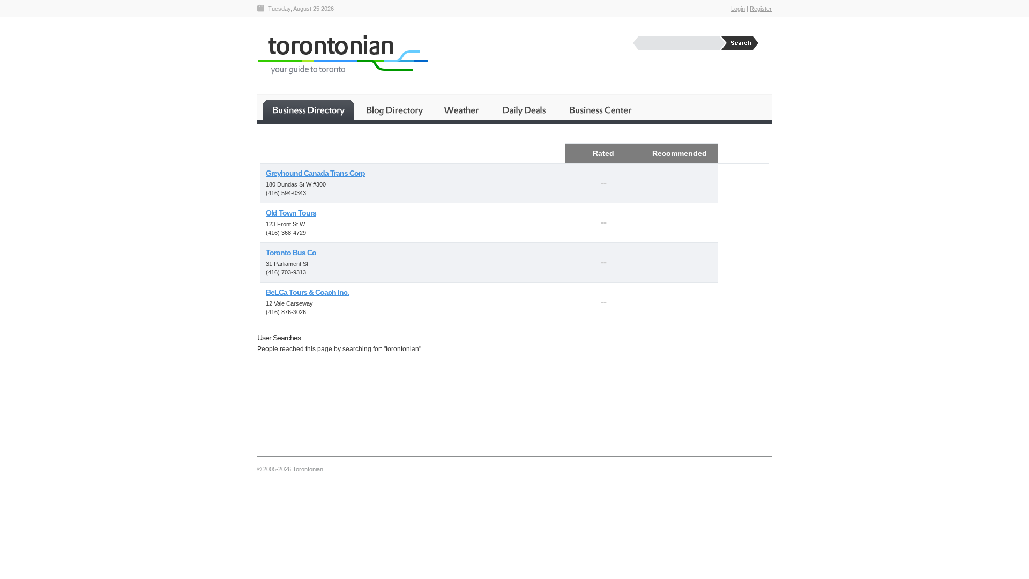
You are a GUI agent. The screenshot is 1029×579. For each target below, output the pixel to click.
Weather (462, 110)
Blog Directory (394, 110)
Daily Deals (525, 110)
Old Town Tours (291, 213)
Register (761, 8)
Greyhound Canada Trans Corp (315, 173)
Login (738, 8)
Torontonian (342, 54)
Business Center (600, 110)
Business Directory (308, 110)
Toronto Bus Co (291, 252)
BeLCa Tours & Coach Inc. (307, 292)
